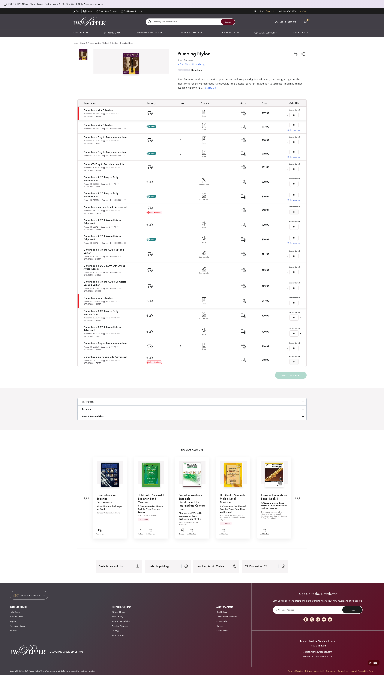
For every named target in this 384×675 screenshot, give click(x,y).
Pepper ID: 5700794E (93, 155)
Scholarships (222, 630)
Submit (352, 609)
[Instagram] (318, 619)
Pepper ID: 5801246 (92, 227)
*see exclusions (93, 4)
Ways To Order (16, 616)
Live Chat (302, 11)
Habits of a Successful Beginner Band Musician (151, 498)
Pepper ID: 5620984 (92, 113)
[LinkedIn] (330, 619)
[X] (312, 619)
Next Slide (297, 498)
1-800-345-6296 (317, 645)
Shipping (14, 621)
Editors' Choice (118, 612)
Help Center (15, 612)
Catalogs (115, 630)
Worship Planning (120, 626)
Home (75, 43)
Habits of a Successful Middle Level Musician (233, 498)
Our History (221, 612)
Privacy (308, 671)
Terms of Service (295, 671)
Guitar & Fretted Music (90, 43)
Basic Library (117, 616)
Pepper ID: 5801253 (92, 210)
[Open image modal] (131, 64)
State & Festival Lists (121, 621)
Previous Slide (86, 498)
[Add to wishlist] (295, 54)
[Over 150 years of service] (29, 595)
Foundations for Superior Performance (106, 498)
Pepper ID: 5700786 (92, 184)
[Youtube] (324, 619)
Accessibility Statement (325, 671)
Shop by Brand (118, 635)
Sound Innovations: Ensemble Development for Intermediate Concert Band (192, 502)
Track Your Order (17, 626)
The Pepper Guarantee (226, 616)
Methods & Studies (110, 43)
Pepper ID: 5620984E (93, 128)
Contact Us (270, 11)
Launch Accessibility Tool (362, 671)
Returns (13, 630)
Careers (219, 626)
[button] (80, 32)
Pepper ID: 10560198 (93, 256)
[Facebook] (305, 619)
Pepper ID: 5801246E (93, 243)
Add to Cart (290, 375)
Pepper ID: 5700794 (92, 140)
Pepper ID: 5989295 (92, 167)
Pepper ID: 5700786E (93, 200)
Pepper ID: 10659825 (93, 288)
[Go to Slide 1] (83, 54)
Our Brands (221, 621)
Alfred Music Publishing (190, 64)
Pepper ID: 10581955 (93, 272)
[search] (149, 22)
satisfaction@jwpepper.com (317, 652)
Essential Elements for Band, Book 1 (274, 497)
